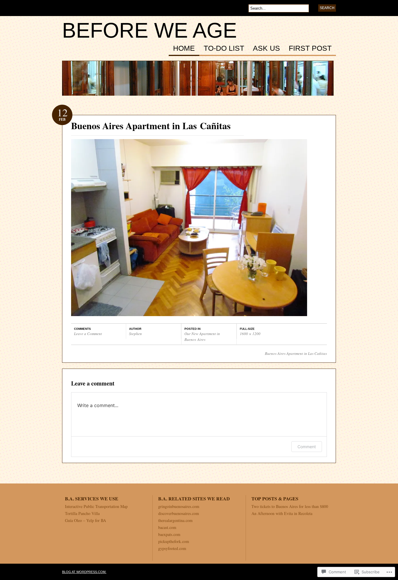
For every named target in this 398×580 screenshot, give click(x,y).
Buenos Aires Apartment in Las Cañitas (296, 353)
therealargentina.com (175, 520)
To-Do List (224, 48)
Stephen (135, 333)
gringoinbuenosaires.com (178, 506)
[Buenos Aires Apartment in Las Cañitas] (189, 314)
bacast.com (167, 527)
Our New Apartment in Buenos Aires (202, 336)
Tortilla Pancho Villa (82, 513)
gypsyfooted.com (172, 548)
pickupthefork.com (173, 541)
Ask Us (266, 48)
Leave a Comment (88, 333)
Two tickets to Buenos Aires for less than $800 (289, 506)
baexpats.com (169, 534)
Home (184, 48)
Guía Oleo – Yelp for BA (85, 520)
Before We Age (149, 30)
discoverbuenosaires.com (178, 513)
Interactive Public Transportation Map (96, 506)
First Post (310, 48)
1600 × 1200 (250, 333)
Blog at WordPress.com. (84, 572)
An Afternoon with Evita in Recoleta (281, 513)
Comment (306, 446)
